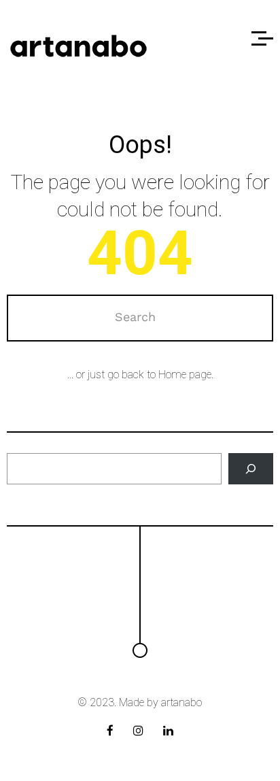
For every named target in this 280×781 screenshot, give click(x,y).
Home (172, 374)
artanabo (181, 702)
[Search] (250, 469)
